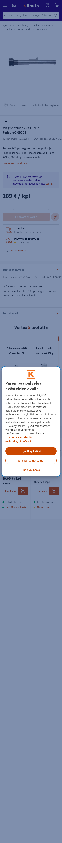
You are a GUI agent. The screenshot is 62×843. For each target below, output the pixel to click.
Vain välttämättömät (31, 460)
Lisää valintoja (31, 469)
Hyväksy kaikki (31, 451)
